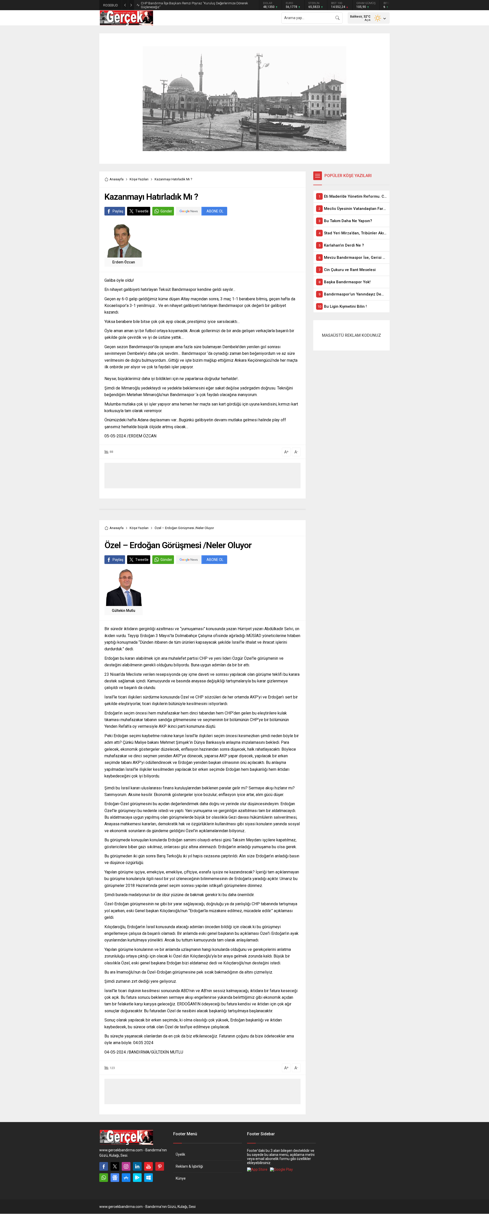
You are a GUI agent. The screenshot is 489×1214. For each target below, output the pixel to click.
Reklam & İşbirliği (189, 1166)
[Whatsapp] (103, 1177)
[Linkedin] (137, 1166)
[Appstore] (126, 1177)
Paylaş (118, 211)
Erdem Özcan (123, 262)
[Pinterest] (159, 1166)
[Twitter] (115, 1166)
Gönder (166, 211)
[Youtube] (148, 1166)
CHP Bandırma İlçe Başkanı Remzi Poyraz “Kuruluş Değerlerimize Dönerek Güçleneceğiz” (194, 5)
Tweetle (141, 211)
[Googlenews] (115, 1177)
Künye (181, 1178)
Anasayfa (117, 179)
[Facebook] (103, 1166)
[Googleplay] (137, 1177)
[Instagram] (126, 1166)
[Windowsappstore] (148, 1177)
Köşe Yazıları (139, 179)
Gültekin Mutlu (123, 611)
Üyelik (180, 1154)
